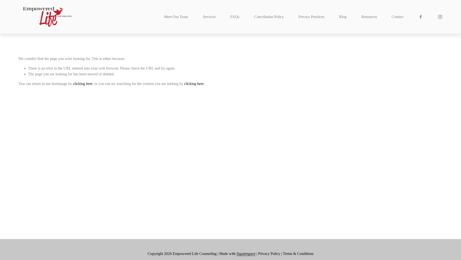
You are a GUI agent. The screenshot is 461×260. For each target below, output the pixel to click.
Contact (397, 17)
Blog (342, 17)
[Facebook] (420, 16)
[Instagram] (440, 16)
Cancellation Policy (269, 17)
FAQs (234, 17)
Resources (369, 17)
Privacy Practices (311, 17)
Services (209, 17)
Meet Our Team (176, 17)
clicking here (82, 84)
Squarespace (246, 254)
